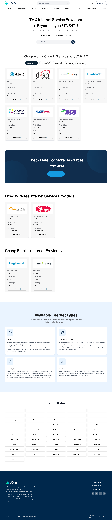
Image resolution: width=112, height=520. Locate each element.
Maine (97, 425)
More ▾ (105, 8)
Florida (97, 415)
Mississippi (97, 429)
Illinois (77, 420)
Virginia (35, 454)
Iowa (14, 425)
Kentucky (56, 425)
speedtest (69, 63)
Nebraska (56, 434)
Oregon (56, 444)
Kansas (35, 425)
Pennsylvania (77, 444)
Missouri (14, 434)
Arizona (56, 410)
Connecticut (35, 415)
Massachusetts (35, 429)
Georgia (14, 420)
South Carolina (14, 449)
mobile (58, 63)
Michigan (56, 429)
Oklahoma (35, 444)
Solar (78, 8)
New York (56, 439)
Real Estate (68, 8)
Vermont (14, 454)
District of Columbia (76, 415)
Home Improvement (92, 8)
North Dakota (97, 439)
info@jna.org (97, 485)
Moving (34, 8)
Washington (56, 454)
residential (32, 63)
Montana (35, 434)
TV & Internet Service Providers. (59, 35)
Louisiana (77, 425)
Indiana (97, 420)
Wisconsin (97, 454)
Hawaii (35, 420)
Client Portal (101, 516)
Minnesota (77, 429)
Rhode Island (97, 444)
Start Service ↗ (17, 99)
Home (43, 35)
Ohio (14, 444)
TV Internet (8, 8)
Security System (21, 8)
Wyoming (14, 459)
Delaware (56, 415)
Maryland (14, 429)
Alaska (35, 410)
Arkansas (76, 410)
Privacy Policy (91, 516)
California (97, 410)
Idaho (56, 420)
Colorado (14, 415)
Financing (45, 8)
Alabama (14, 410)
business (45, 63)
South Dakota (35, 449)
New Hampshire (97, 434)
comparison (81, 63)
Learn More (55, 174)
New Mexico (35, 439)
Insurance (56, 8)
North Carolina (76, 439)
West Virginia (77, 454)
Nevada (76, 434)
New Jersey (14, 439)
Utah (97, 449)
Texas (76, 449)
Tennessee (56, 449)
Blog (92, 3)
